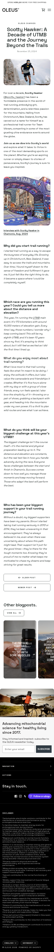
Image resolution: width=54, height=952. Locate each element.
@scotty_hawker (14, 97)
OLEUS (7, 947)
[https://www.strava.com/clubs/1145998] (25, 796)
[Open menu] (49, 10)
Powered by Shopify (30, 947)
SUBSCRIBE (44, 749)
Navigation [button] (8, 766)
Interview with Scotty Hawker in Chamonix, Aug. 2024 (21, 232)
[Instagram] (20, 796)
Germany (28, 943)
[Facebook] (16, 796)
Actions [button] (6, 775)
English (9, 943)
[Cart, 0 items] (43, 10)
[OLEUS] (10, 10)
